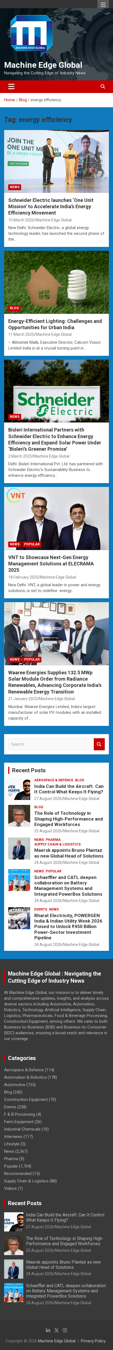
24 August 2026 (48, 862)
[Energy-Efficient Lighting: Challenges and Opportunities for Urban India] (56, 282)
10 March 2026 (21, 220)
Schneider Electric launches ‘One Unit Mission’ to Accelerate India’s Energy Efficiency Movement (51, 206)
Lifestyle (11, 1144)
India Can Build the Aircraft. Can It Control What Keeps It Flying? (69, 788)
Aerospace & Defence (53, 780)
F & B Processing (19, 1114)
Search (99, 744)
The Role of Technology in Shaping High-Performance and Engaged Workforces (68, 818)
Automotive (14, 1084)
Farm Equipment (18, 1121)
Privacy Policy (93, 1340)
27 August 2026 (48, 798)
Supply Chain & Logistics (57, 844)
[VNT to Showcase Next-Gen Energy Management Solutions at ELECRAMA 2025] (56, 518)
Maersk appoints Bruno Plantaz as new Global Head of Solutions (68, 852)
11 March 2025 (21, 334)
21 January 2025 (22, 699)
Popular (32, 544)
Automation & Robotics (25, 1077)
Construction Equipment (26, 1099)
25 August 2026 (48, 831)
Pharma (53, 840)
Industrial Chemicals (22, 1129)
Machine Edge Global (43, 65)
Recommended (18, 1173)
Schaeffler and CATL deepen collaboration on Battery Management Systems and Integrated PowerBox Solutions (68, 886)
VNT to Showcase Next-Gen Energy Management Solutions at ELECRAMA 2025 (51, 563)
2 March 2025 (20, 456)
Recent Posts (29, 770)
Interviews (13, 1136)
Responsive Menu (103, 4)
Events (40, 909)
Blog (14, 308)
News (14, 187)
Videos (10, 1188)
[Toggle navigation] (11, 86)
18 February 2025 (23, 577)
